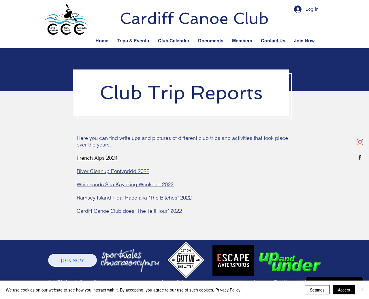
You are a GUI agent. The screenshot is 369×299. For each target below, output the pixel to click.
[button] (211, 41)
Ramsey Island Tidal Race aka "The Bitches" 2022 (134, 197)
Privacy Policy (227, 290)
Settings (317, 290)
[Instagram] (360, 142)
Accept (344, 290)
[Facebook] (360, 157)
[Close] (362, 289)
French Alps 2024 (97, 158)
